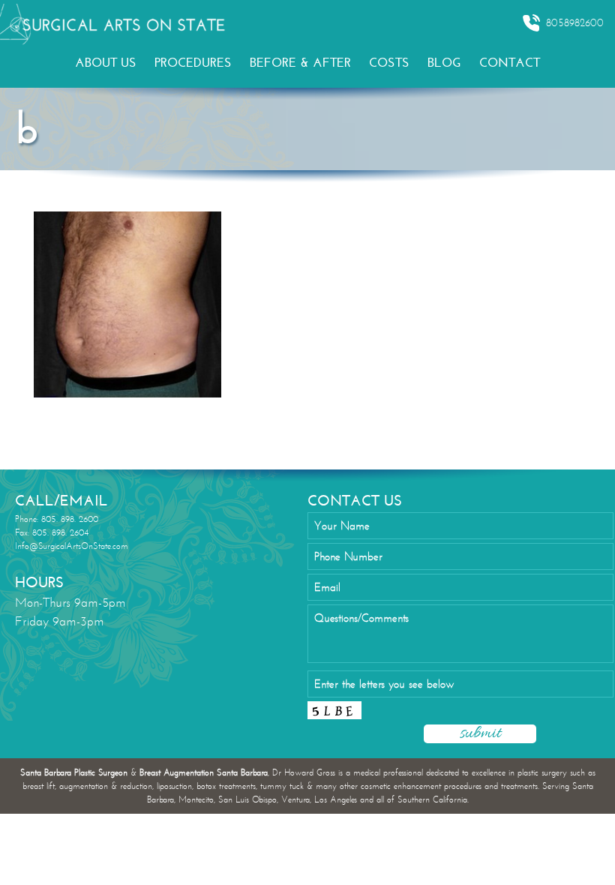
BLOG (444, 62)
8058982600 (575, 22)
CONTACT (509, 62)
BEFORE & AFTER (300, 62)
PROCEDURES (193, 62)
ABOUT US (105, 62)
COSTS (389, 62)
